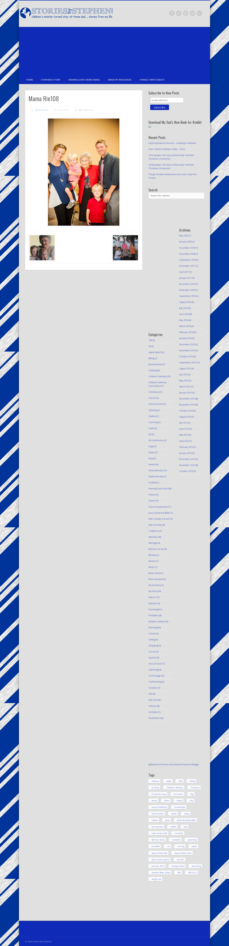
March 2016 (185, 326)
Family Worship (156, 476)
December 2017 (187, 265)
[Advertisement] (114, 50)
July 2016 (183, 308)
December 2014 (187, 398)
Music (151, 567)
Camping (153, 370)
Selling (152, 639)
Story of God (155, 663)
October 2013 (186, 471)
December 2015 (187, 344)
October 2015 (186, 356)
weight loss (156, 879)
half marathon (158, 813)
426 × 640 (83, 109)
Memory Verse (158, 839)
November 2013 (187, 465)
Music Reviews (156, 579)
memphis (176, 839)
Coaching (153, 422)
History (152, 494)
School (152, 633)
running (180, 846)
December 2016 (187, 283)
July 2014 (183, 422)
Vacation (153, 687)
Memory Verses (156, 548)
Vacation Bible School (161, 872)
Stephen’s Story (50, 79)
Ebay (151, 458)
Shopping (153, 645)
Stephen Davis (41, 109)
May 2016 (183, 320)
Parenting (153, 609)
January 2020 (185, 241)
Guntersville (179, 807)
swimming (196, 866)
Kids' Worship (155, 524)
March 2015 (185, 386)
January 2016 (185, 338)
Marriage (153, 542)
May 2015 (183, 380)
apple (168, 781)
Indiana (155, 820)
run (168, 846)
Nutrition (153, 603)
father (166, 800)
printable (156, 846)
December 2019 (187, 247)
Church (152, 397)
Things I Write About (152, 79)
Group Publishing (159, 807)
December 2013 (187, 459)
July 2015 (183, 374)
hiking (186, 813)
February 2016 (186, 332)
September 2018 (187, 259)
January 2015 (185, 392)
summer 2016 (158, 866)
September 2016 (187, 295)
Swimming (153, 669)
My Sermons (155, 585)
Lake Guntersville (159, 833)
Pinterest (185, 13)
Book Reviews (155, 364)
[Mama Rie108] (83, 172)
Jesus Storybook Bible (159, 512)
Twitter (178, 13)
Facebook (172, 13)
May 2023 (183, 235)
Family (152, 464)
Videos (152, 705)
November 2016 (187, 289)
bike (181, 781)
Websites (153, 711)
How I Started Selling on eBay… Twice (167, 148)
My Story (153, 591)
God (191, 800)
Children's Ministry (158, 376)
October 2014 (186, 410)
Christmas (153, 391)
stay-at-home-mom (183, 853)
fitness (179, 800)
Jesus (167, 820)
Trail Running (155, 681)
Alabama (155, 781)
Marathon (153, 536)
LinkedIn (199, 13)
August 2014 (185, 416)
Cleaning (153, 410)
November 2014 (187, 404)
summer (180, 859)
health (174, 813)
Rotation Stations (157, 621)
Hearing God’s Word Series (84, 79)
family (154, 800)
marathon (179, 833)
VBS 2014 (153, 699)
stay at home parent (160, 859)
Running (153, 627)
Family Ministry (156, 470)
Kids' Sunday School (159, 518)
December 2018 (187, 253)
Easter (152, 452)
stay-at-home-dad (159, 853)
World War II (155, 718)
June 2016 (184, 314)
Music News (154, 573)
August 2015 (185, 368)
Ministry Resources (119, 79)
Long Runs (154, 530)
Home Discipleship (158, 506)
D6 (150, 434)
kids (185, 826)
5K (150, 346)
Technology (154, 675)
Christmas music (159, 794)
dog (192, 794)
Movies (152, 560)
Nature (152, 597)
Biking (151, 358)
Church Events (156, 403)
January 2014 (185, 453)
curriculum (178, 794)
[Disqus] (83, 318)
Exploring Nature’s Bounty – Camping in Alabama (172, 142)
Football (152, 482)
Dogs (151, 446)
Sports (152, 657)
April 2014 (184, 440)
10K (150, 340)
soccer (194, 846)
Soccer (152, 651)
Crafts (151, 428)
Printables (154, 615)
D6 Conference (156, 440)
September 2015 (187, 362)
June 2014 (184, 428)
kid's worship (157, 826)
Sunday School (178, 866)
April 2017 (184, 271)
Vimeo (192, 13)
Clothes (152, 416)
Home (29, 79)
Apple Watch (155, 352)
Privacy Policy (32, 928)
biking (192, 781)
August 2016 (185, 302)
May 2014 (183, 434)
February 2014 (186, 446)
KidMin (173, 826)
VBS (151, 693)
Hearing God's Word (159, 488)
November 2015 (187, 350)
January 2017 (185, 277)
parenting (192, 839)
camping (155, 787)
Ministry (152, 554)
